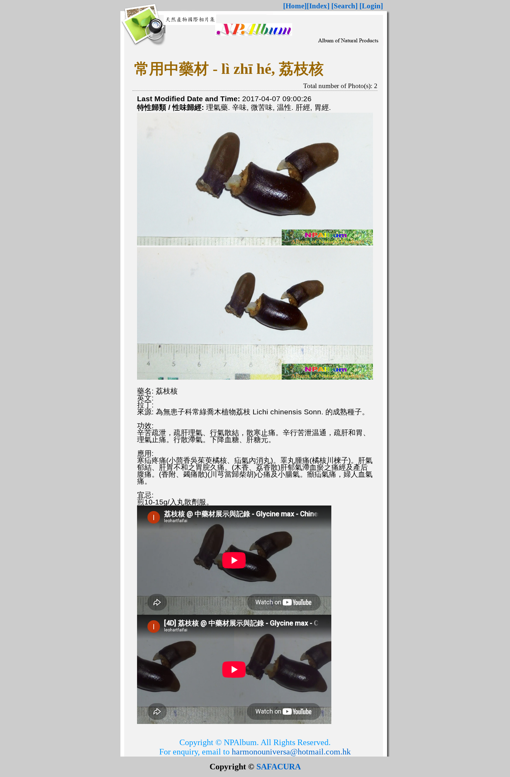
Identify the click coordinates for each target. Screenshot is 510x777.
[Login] (371, 6)
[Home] (295, 6)
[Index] (318, 6)
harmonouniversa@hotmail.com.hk (291, 751)
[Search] (344, 6)
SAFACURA (278, 766)
